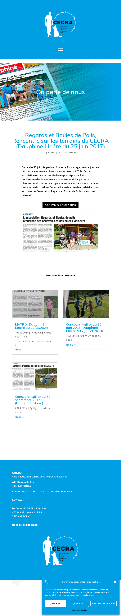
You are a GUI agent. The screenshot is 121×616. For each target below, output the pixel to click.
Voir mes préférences (103, 603)
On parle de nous (67, 152)
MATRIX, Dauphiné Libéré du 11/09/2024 (31, 326)
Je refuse (78, 603)
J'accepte (55, 603)
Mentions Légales (79, 610)
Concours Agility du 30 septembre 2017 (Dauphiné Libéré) (32, 400)
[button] (115, 581)
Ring (24, 336)
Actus (34, 332)
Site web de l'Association (60, 205)
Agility (33, 408)
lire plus (19, 349)
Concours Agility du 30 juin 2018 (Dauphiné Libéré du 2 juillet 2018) (84, 327)
